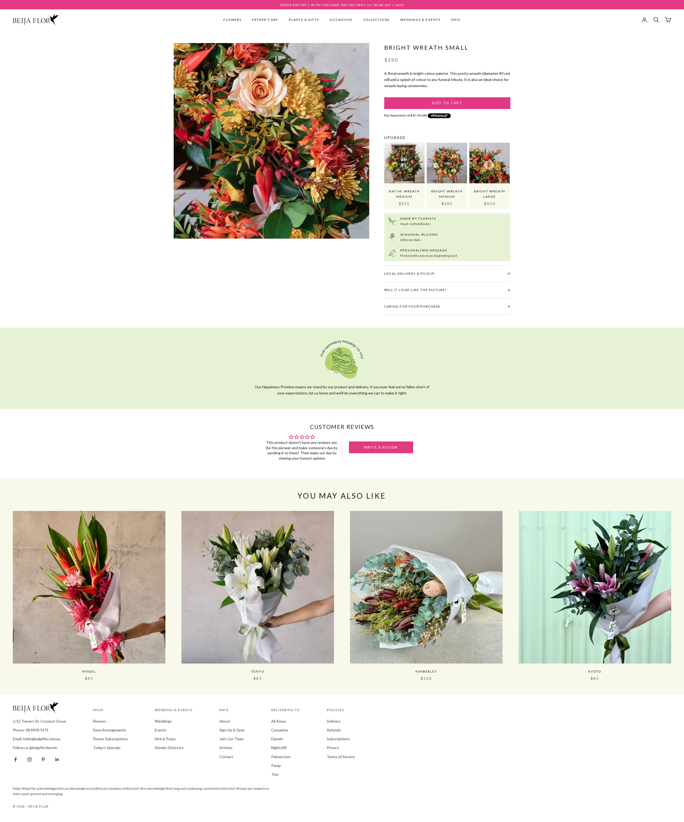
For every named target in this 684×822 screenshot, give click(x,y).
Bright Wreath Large (489, 194)
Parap (276, 765)
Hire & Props (165, 738)
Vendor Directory (169, 747)
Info (456, 20)
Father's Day (265, 20)
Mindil (89, 671)
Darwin (277, 738)
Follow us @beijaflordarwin (35, 747)
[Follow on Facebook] (15, 759)
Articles (225, 747)
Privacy (333, 747)
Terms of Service (341, 756)
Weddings (163, 721)
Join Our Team (231, 738)
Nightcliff (279, 747)
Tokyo (258, 671)
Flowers (232, 20)
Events (160, 730)
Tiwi (274, 774)
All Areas (278, 721)
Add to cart (447, 103)
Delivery (333, 721)
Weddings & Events (420, 20)
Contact (226, 756)
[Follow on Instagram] (29, 759)
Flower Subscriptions (110, 738)
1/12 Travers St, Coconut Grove (39, 721)
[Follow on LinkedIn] (57, 759)
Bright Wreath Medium (447, 194)
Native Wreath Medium (404, 194)
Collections (376, 20)
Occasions (341, 20)
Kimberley (426, 671)
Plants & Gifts (304, 20)
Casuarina (279, 730)
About (224, 721)
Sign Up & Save (231, 730)
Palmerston (280, 756)
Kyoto (594, 671)
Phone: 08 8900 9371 (31, 730)
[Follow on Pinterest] (43, 759)
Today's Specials (107, 747)
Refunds (334, 730)
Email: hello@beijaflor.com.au (36, 738)
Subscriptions (338, 738)
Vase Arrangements (109, 730)
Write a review (381, 447)
